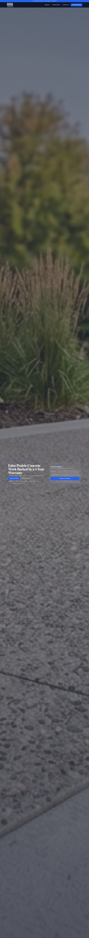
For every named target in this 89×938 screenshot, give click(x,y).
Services (47, 4)
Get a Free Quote (76, 4)
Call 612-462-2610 (14, 478)
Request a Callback (65, 478)
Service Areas (56, 4)
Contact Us (66, 4)
